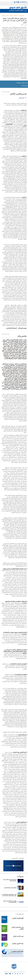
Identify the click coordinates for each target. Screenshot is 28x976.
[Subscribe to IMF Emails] (5, 973)
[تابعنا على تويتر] (22, 973)
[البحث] (26, 6)
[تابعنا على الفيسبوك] (20, 973)
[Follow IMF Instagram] (21, 2)
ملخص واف (25, 85)
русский (22, 15)
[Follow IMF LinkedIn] (23, 2)
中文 (19, 15)
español (15, 15)
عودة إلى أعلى (6, 92)
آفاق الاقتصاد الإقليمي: (17, 951)
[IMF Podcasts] (16, 2)
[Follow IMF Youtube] (10, 973)
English (3, 15)
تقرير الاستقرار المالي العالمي (18, 928)
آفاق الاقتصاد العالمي (18, 918)
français (11, 15)
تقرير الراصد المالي (18, 936)
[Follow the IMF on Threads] (19, 2)
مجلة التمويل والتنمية (18, 943)
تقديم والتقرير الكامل (22, 83)
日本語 (7, 15)
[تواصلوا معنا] (26, 2)
